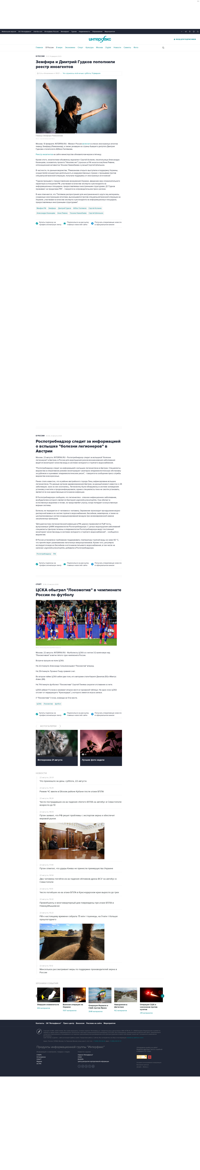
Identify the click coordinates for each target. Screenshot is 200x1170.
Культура (90, 48)
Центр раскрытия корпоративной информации (93, 1061)
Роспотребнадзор (44, 554)
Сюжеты (127, 48)
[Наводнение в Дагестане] (125, 1002)
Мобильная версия (9, 32)
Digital (108, 48)
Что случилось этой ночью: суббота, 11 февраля (81, 73)
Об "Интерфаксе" (24, 32)
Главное (39, 48)
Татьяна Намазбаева (78, 213)
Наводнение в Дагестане (120, 1006)
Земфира (52, 208)
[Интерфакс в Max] (93, 1066)
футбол (58, 704)
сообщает (81, 268)
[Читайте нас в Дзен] (79, 1066)
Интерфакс (100, 39)
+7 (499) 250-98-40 (99, 1041)
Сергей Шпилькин (96, 213)
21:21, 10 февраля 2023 (53, 56)
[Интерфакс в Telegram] (82, 1066)
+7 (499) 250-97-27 (115, 1041)
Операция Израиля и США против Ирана (98, 1006)
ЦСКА (39, 704)
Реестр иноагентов (44, 154)
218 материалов (146, 1013)
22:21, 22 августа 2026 (87, 244)
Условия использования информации (149, 1062)
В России (50, 48)
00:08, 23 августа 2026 (54, 436)
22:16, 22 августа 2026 (50, 584)
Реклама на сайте (94, 1023)
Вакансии (80, 1023)
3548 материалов (95, 1011)
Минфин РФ (41, 208)
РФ (54, 554)
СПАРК (39, 1055)
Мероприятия (110, 32)
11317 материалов (69, 1011)
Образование (97, 32)
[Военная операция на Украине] (74, 1002)
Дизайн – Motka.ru (142, 1067)
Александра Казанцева (46, 213)
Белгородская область (46, 355)
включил (86, 144)
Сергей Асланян (95, 208)
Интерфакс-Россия (51, 32)
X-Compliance (41, 1057)
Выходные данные (143, 1065)
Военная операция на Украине (63, 244)
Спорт (80, 48)
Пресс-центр (68, 1023)
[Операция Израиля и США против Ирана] (100, 1003)
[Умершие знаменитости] (48, 1002)
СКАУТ (39, 1059)
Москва (99, 48)
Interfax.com (38, 32)
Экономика (70, 48)
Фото (136, 48)
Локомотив (48, 704)
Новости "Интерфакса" (85, 1055)
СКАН (80, 1057)
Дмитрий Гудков (64, 208)
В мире (59, 48)
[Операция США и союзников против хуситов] (151, 1002)
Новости (117, 48)
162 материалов (120, 1011)
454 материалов (43, 1008)
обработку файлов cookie (135, 1038)
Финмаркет (65, 32)
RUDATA (80, 1059)
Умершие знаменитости (48, 1005)
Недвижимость (84, 32)
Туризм (74, 32)
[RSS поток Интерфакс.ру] (89, 1066)
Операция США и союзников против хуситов (148, 1007)
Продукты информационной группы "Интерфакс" (71, 1047)
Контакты (40, 1023)
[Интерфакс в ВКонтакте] (86, 1066)
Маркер (39, 1061)
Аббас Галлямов (79, 208)
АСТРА (39, 1064)
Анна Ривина (62, 213)
